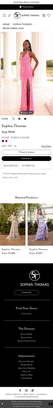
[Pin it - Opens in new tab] (19, 119)
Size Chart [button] (46, 146)
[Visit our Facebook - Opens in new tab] (20, 390)
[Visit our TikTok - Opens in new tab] (32, 390)
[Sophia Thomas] (26, 15)
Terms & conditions (13, 394)
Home (6, 24)
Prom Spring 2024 (13, 28)
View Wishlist (26, 378)
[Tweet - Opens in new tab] (13, 119)
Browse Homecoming (26, 341)
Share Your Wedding (26, 368)
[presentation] (13, 224)
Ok (50, 404)
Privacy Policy (29, 394)
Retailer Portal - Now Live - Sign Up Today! (26, 2)
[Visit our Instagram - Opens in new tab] (26, 390)
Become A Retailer (26, 361)
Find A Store (26, 158)
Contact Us (26, 292)
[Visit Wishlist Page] (48, 15)
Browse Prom (26, 337)
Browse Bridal (26, 334)
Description (11, 166)
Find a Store (26, 314)
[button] (4, 15)
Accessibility (42, 394)
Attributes (28, 166)
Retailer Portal (26, 365)
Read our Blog (26, 375)
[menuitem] (4, 15)
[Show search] (9, 15)
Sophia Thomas (22, 24)
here (38, 406)
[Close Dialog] (2, 404)
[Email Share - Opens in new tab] (25, 119)
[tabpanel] (26, 74)
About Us (26, 371)
